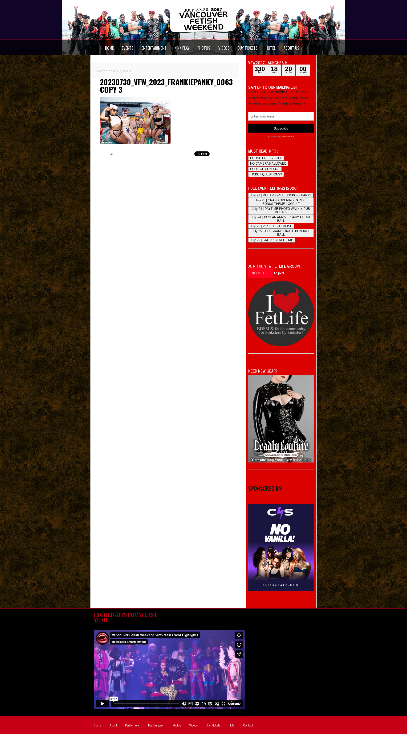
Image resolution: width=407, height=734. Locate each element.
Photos (176, 725)
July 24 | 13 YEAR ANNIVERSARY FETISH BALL (281, 219)
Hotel (232, 725)
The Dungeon (156, 725)
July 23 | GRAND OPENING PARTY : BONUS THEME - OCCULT (281, 202)
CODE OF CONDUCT (265, 169)
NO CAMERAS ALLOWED (268, 163)
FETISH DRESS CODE (266, 158)
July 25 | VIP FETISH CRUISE (271, 226)
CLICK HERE (260, 273)
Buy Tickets (213, 725)
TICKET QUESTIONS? (266, 174)
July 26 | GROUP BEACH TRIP (271, 240)
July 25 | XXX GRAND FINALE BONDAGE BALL (281, 232)
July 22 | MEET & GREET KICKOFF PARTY (280, 195)
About (113, 725)
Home (98, 725)
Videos (193, 725)
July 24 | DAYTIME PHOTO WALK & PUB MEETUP (281, 210)
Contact (248, 725)
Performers (132, 725)
